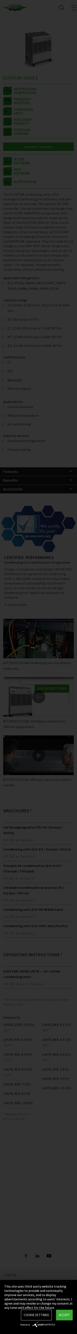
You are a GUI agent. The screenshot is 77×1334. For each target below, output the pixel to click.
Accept (64, 1315)
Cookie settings (36, 1315)
